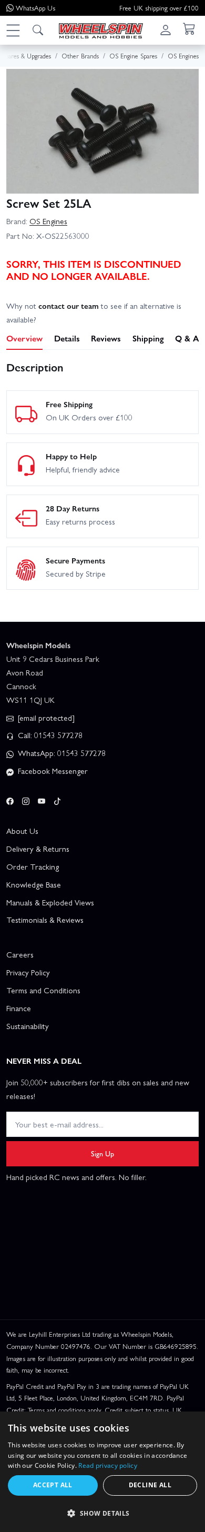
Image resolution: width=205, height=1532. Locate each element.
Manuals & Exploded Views (50, 902)
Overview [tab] (24, 338)
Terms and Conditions (43, 990)
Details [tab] (67, 338)
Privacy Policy (28, 972)
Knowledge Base (33, 884)
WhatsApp (35, 8)
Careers (20, 954)
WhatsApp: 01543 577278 (61, 753)
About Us (22, 830)
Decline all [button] (150, 1484)
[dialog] (102, 1472)
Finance (18, 1008)
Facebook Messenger (52, 771)
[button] (12, 30)
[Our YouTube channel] (41, 799)
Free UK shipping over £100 (159, 8)
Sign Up (102, 1153)
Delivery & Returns (37, 848)
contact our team (68, 305)
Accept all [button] (53, 1484)
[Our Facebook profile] (10, 799)
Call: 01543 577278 (49, 735)
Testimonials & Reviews (45, 919)
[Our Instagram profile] (25, 799)
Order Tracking (32, 866)
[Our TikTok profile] (57, 799)
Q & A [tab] (187, 338)
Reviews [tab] (106, 338)
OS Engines (48, 221)
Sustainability (27, 1026)
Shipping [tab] (148, 338)
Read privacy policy (107, 1465)
